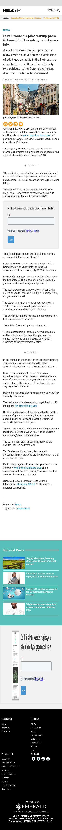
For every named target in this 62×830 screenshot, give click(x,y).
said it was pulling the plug (27, 467)
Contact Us (6, 789)
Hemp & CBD (36, 743)
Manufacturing (37, 735)
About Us (5, 759)
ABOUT (16, 816)
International (36, 728)
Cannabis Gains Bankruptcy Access (26, 18)
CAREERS (25, 816)
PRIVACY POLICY (45, 821)
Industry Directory (8, 774)
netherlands (23, 508)
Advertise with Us (8, 763)
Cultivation (35, 739)
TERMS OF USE (30, 821)
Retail (33, 732)
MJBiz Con (6, 770)
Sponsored (6, 732)
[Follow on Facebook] (33, 759)
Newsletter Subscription (11, 767)
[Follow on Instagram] (48, 759)
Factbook (5, 778)
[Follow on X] (43, 759)
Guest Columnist (8, 785)
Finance (34, 747)
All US (33, 724)
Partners (5, 782)
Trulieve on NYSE (51, 18)
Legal (33, 750)
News (6, 30)
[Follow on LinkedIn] (38, 759)
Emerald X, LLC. (26, 812)
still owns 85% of (26, 484)
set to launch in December (36, 135)
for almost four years (26, 405)
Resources (5, 728)
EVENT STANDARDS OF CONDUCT (34, 819)
